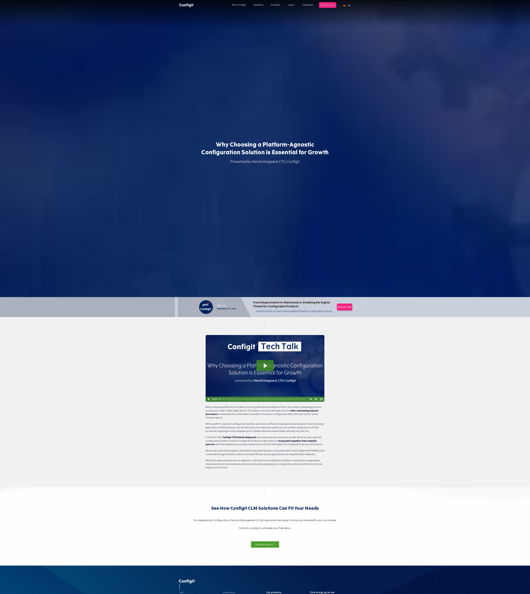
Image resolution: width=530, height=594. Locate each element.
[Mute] (310, 399)
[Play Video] (208, 399)
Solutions (258, 4)
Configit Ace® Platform (308, 450)
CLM (181, 592)
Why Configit (239, 4)
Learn (291, 4)
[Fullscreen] (321, 399)
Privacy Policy (229, 592)
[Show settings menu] (316, 399)
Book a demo (328, 5)
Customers (307, 4)
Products (275, 4)
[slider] (263, 399)
